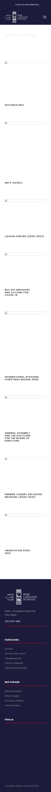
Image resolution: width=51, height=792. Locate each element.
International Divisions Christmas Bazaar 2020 (22, 378)
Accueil (9, 648)
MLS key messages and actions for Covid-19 (17, 292)
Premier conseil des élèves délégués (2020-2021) (24, 496)
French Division (13, 705)
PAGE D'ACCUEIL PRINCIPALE (27, 4)
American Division (14, 700)
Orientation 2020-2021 (18, 552)
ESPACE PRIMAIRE (14, 663)
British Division (12, 696)
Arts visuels (14, 182)
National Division (13, 691)
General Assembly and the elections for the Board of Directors (18, 436)
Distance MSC (14, 105)
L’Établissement (13, 658)
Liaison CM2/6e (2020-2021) (24, 236)
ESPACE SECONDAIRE (16, 668)
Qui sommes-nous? (15, 653)
